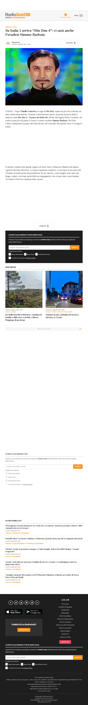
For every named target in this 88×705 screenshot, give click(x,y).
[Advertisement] (44, 147)
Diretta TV (65, 634)
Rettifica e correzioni (46, 682)
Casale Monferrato (19, 544)
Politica (8, 557)
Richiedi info (24, 630)
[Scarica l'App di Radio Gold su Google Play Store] (34, 611)
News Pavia (30, 254)
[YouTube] (21, 603)
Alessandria (16, 557)
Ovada (14, 27)
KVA (50, 702)
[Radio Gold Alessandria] (17, 15)
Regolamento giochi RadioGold (68, 680)
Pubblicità (65, 610)
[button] (80, 329)
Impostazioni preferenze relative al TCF (44, 686)
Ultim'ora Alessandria (65, 619)
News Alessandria (17, 254)
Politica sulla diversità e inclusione (17, 680)
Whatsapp (65, 613)
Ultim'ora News (65, 616)
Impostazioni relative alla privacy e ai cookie (44, 689)
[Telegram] (32, 603)
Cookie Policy (49, 677)
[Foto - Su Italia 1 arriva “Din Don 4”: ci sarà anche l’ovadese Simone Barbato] (44, 76)
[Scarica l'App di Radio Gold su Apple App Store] (13, 611)
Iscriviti (74, 247)
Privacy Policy (31, 258)
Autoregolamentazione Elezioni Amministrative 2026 (44, 684)
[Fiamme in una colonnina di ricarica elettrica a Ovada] (64, 289)
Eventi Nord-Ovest (44, 254)
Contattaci (65, 642)
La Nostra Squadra (65, 607)
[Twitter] (16, 603)
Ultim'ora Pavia (65, 622)
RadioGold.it (49, 696)
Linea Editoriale (52, 680)
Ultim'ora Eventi (65, 628)
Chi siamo (65, 604)
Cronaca (8, 27)
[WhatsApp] (37, 603)
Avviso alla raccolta (44, 691)
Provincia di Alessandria (64, 312)
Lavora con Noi (65, 637)
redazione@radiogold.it (51, 700)
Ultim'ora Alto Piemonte (65, 625)
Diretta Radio (65, 631)
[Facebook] (11, 603)
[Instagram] (26, 603)
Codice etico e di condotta (37, 680)
